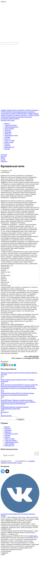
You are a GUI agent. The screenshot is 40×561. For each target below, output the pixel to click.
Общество (7, 133)
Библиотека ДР (9, 147)
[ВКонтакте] (4, 365)
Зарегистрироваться (20, 16)
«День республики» (10, 125)
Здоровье (7, 137)
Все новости (5, 412)
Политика (7, 130)
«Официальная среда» (11, 127)
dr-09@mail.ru (33, 536)
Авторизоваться (6, 28)
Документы (24, 514)
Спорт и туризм (9, 140)
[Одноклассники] (7, 365)
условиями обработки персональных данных (18, 461)
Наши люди (17, 514)
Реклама (7, 149)
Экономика (8, 132)
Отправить (21, 419)
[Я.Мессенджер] (2, 365)
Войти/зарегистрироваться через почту (12, 14)
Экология (7, 145)
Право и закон (8, 142)
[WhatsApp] (12, 365)
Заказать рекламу (6, 415)
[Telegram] (10, 365)
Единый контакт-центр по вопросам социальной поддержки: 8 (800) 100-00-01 (18, 112)
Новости (7, 123)
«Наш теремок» (9, 128)
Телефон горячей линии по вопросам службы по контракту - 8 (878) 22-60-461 (20, 114)
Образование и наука (11, 135)
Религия (7, 144)
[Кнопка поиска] (2, 41)
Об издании (9, 514)
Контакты (32, 514)
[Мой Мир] (15, 365)
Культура (7, 139)
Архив (3, 514)
